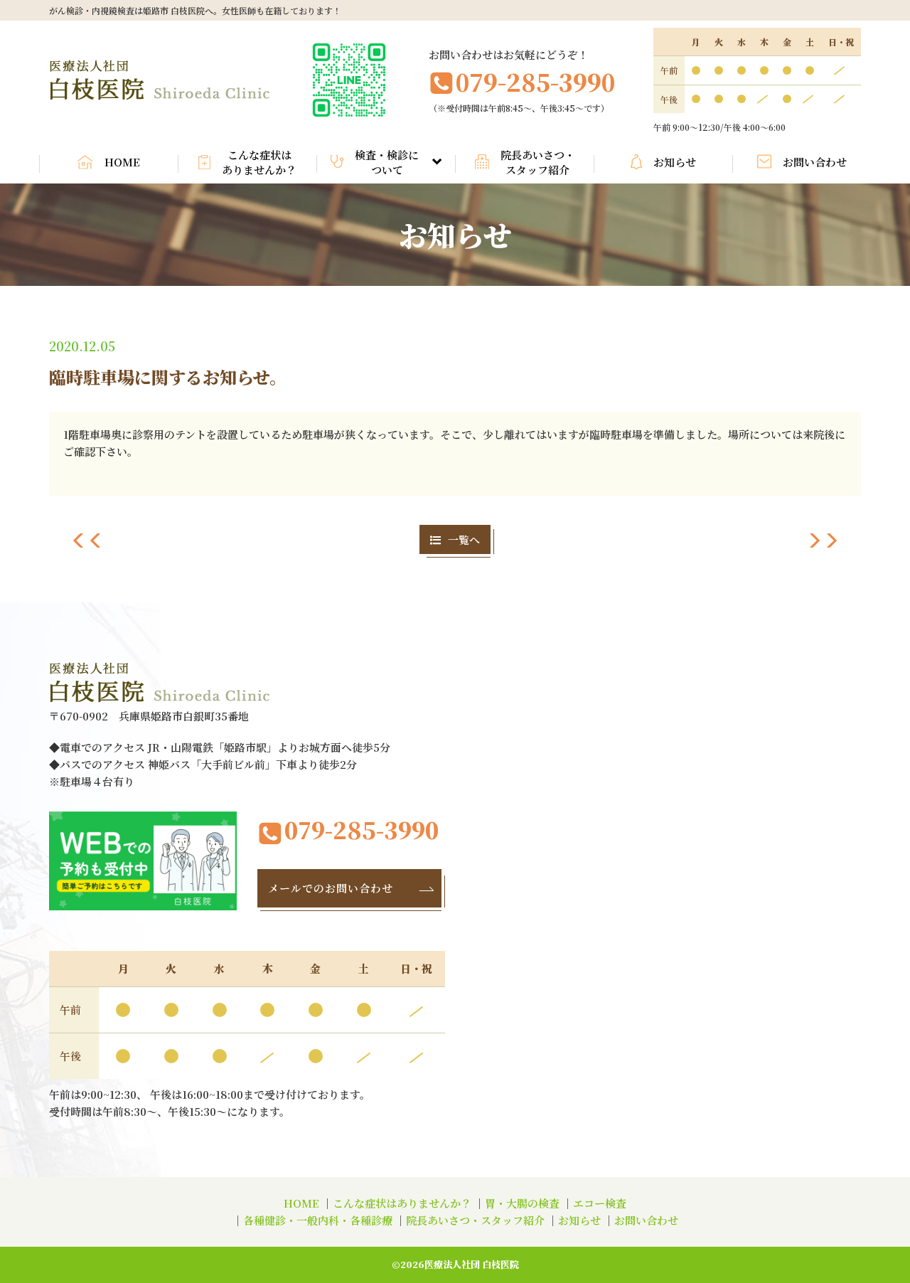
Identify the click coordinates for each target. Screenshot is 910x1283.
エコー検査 (599, 1203)
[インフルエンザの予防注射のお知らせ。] (87, 543)
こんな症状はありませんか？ (259, 162)
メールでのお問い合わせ (330, 887)
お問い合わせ (815, 161)
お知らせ (674, 161)
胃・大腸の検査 (522, 1203)
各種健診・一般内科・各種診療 (317, 1220)
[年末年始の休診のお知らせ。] (822, 543)
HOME (122, 161)
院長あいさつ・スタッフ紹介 (537, 162)
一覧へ (464, 539)
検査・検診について (387, 162)
